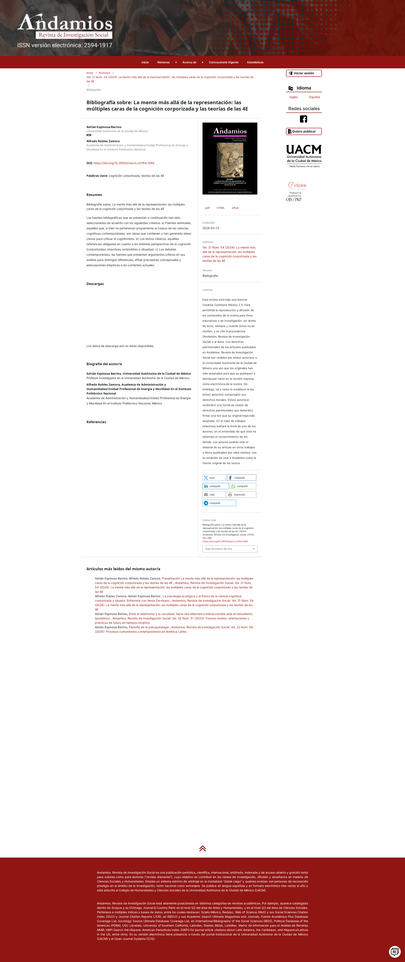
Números (163, 62)
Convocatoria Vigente (224, 62)
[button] (214, 477)
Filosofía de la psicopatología (149, 627)
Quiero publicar (304, 131)
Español (314, 97)
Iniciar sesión (304, 73)
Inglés (293, 97)
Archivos (104, 72)
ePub (235, 207)
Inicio (145, 62)
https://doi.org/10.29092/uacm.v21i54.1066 (124, 163)
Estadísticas (255, 62)
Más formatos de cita (218, 549)
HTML (221, 207)
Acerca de (189, 62)
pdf (207, 207)
